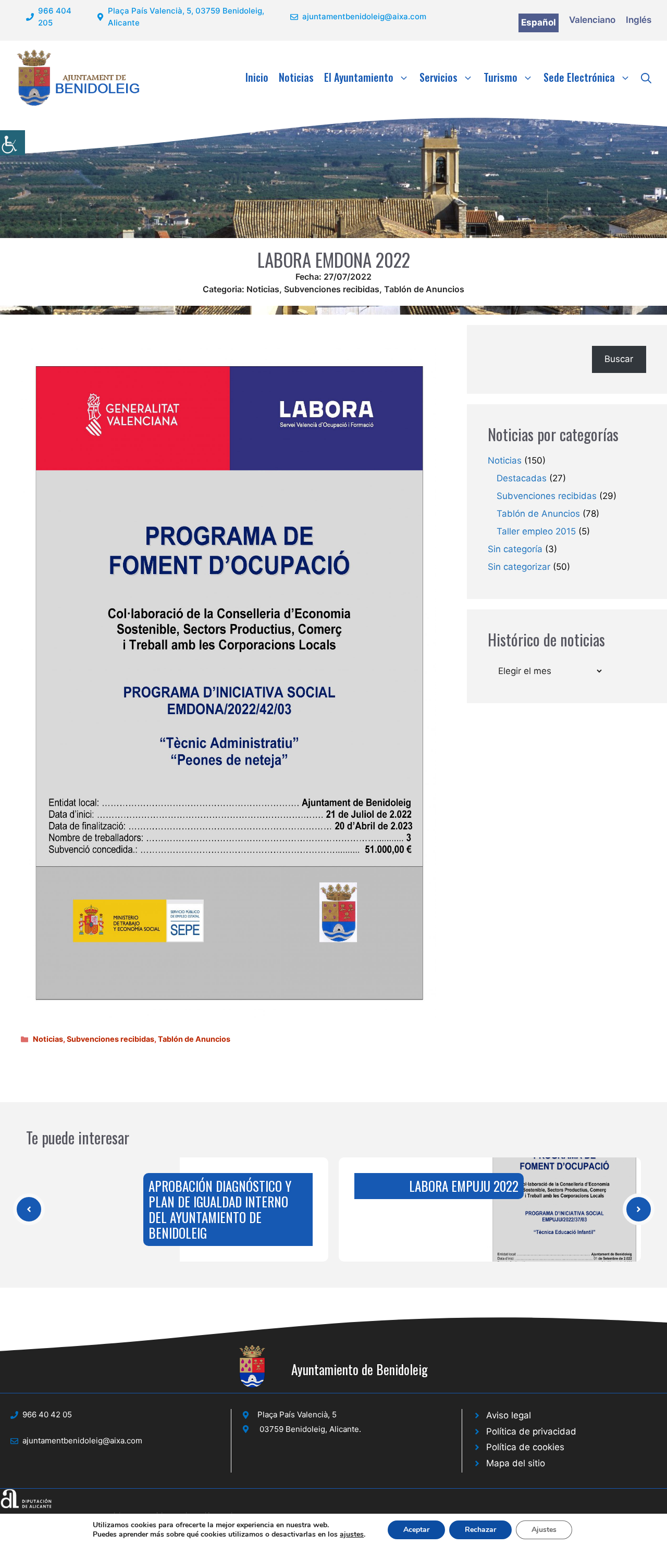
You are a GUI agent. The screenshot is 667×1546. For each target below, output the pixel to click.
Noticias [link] (296, 77)
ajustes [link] (352, 1534)
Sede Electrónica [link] (579, 77)
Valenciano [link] (592, 20)
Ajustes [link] (544, 1530)
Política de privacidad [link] (531, 1431)
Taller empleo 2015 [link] (536, 531)
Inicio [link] (256, 77)
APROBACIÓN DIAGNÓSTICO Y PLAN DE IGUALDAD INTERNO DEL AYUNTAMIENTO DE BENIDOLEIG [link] (220, 1209)
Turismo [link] (500, 77)
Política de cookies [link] (525, 1447)
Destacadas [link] (522, 478)
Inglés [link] (638, 20)
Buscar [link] (618, 359)
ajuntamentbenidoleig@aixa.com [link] (364, 16)
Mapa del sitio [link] (515, 1463)
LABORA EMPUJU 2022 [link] (463, 1185)
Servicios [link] (438, 77)
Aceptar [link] (416, 1530)
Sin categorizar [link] (519, 567)
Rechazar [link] (480, 1530)
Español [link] (538, 22)
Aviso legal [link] (508, 1415)
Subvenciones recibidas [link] (331, 289)
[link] (12, 142)
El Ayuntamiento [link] (358, 77)
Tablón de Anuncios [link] (424, 289)
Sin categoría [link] (515, 549)
